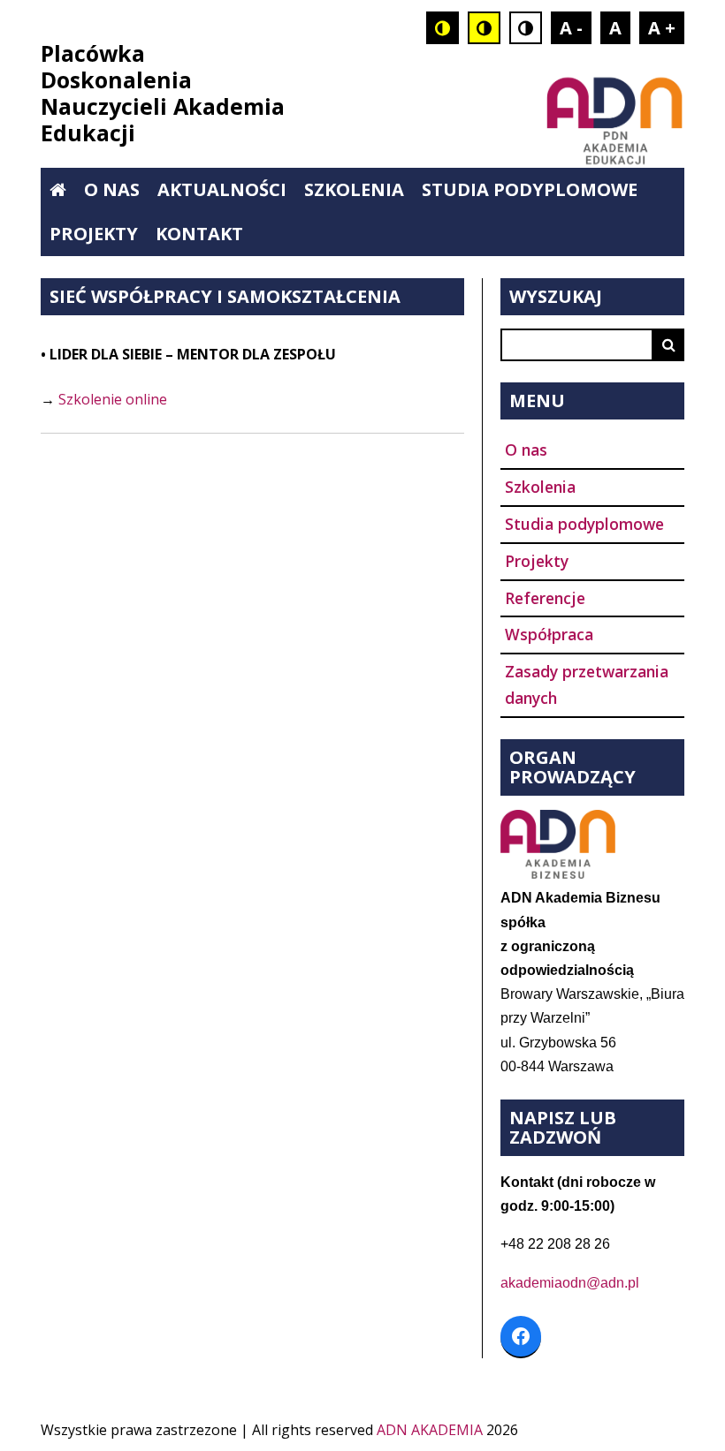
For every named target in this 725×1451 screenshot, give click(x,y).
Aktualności (221, 189)
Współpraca (549, 634)
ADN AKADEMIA (430, 1430)
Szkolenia (354, 189)
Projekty (94, 234)
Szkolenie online (112, 399)
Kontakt (199, 234)
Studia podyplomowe (529, 189)
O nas (112, 189)
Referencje (545, 597)
